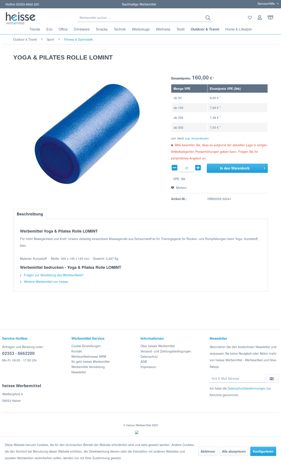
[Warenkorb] (272, 17)
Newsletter (78, 372)
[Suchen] (208, 17)
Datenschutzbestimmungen (247, 388)
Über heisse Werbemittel (157, 346)
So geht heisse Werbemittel (90, 361)
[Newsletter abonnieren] (272, 378)
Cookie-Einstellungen (86, 346)
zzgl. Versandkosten (197, 138)
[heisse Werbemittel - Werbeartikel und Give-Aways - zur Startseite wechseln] (20, 18)
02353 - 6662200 (18, 353)
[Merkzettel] (250, 17)
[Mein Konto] (260, 17)
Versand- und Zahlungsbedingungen (165, 351)
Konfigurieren (263, 451)
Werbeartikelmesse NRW (88, 356)
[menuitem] (144, 17)
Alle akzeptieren (234, 451)
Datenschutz (149, 356)
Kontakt (76, 351)
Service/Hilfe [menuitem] (267, 3)
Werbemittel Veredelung (88, 367)
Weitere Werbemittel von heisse (45, 281)
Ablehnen (208, 451)
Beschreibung (30, 214)
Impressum (148, 367)
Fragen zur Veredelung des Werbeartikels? (53, 275)
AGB (143, 361)
